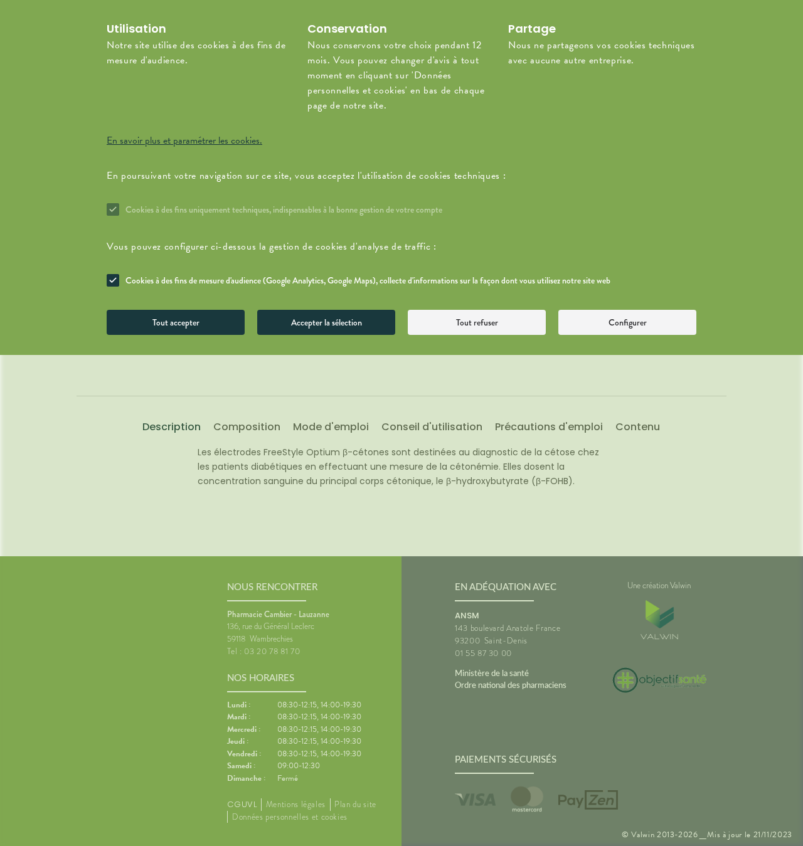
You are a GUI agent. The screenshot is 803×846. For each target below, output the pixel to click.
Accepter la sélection (326, 322)
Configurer (628, 322)
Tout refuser (477, 322)
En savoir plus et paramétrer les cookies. (184, 140)
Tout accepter (175, 322)
